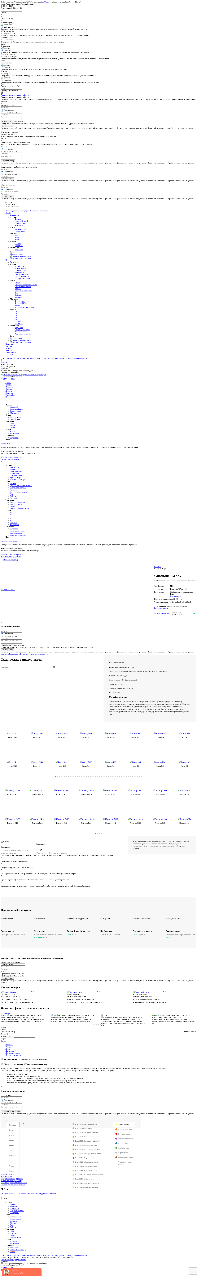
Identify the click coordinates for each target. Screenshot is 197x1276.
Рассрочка (47, 358)
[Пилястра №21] (12, 790)
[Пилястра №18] (37, 819)
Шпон (17, 237)
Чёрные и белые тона (125, 1163)
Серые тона (123, 1153)
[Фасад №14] (37, 762)
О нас (3, 358)
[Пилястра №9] (160, 790)
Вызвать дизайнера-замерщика (17, 211)
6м (16, 319)
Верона (11, 1135)
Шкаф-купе (19, 225)
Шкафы (8, 213)
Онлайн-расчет (190, 1032)
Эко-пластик (9, 40)
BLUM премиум (10, 57)
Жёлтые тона (123, 1125)
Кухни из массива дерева (24, 307)
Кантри (17, 283)
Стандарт (7, 50)
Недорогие (19, 250)
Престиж (7, 80)
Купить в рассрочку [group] (41, 654)
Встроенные (19, 266)
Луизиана (12, 1156)
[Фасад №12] (62, 762)
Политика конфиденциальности (13, 1260)
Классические (15, 1217)
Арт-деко (18, 297)
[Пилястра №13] (110, 790)
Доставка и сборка (12, 1053)
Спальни (8, 346)
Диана (11, 1140)
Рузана (11, 1166)
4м (16, 315)
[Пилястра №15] (86, 790)
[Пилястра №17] (61, 790)
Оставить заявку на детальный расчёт (15, 95)
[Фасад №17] (12, 733)
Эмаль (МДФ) (9, 33)
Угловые (13, 1207)
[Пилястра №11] (135, 790)
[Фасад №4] (159, 762)
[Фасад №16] (12, 762)
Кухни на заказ (16, 338)
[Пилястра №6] (184, 819)
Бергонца (12, 1125)
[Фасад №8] (110, 762)
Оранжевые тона (125, 1129)
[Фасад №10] (86, 762)
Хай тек (18, 295)
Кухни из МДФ (21, 303)
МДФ (17, 235)
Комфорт (7, 74)
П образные (19, 272)
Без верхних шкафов (23, 278)
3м (16, 313)
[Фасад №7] (135, 733)
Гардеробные (10, 352)
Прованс (18, 289)
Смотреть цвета (176, 596)
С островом (14, 1213)
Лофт (17, 293)
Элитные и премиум (23, 334)
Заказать (4, 1041)
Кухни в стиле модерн (23, 291)
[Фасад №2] (184, 762)
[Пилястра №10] (135, 819)
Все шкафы (14, 215)
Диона (11, 1145)
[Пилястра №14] (86, 819)
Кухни (7, 260)
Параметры (9, 1051)
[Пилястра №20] (12, 819)
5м (16, 317)
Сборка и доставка (58, 358)
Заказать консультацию (39, 211)
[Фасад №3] (184, 733)
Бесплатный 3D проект (33, 358)
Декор (7, 1049)
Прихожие (9, 344)
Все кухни (14, 262)
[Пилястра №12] (110, 819)
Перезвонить (9, 110)
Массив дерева (9, 27)
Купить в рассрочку (13, 1055)
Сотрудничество (72, 358)
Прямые (13, 1204)
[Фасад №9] (110, 733)
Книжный (18, 219)
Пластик (13, 1233)
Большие (18, 244)
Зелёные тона (123, 1148)
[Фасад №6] (135, 762)
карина (11, 1150)
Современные (20, 231)
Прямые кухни (20, 268)
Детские (8, 348)
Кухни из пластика (22, 301)
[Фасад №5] (159, 733)
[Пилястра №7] (184, 790)
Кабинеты (9, 354)
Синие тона (123, 1143)
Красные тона (124, 1134)
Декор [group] (17, 654)
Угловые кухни (20, 270)
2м (16, 311)
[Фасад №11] (86, 733)
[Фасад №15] (37, 733)
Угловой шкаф (20, 223)
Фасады (4, 1028)
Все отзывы (5, 1013)
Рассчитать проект (161, 608)
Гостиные (9, 350)
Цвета (3, 1030)
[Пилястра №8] (160, 819)
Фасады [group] (12, 654)
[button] (55, 776)
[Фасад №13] (62, 733)
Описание (9, 1045)
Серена (11, 1171)
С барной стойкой (22, 274)
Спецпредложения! (22, 330)
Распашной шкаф (21, 221)
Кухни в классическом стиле (26, 285)
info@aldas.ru (46, 2)
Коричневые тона (125, 1157)
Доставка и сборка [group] (26, 654)
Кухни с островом (22, 276)
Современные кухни (23, 287)
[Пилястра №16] (61, 819)
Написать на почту (11, 112)
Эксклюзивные (20, 332)
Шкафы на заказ (16, 254)
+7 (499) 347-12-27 (8, 379)
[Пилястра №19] (37, 790)
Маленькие (19, 246)
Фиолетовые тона (125, 1139)
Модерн (12, 1161)
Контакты (83, 358)
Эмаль (17, 240)
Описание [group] (5, 654)
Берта (11, 1130)
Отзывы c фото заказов (15, 358)
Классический (20, 229)
